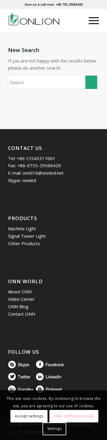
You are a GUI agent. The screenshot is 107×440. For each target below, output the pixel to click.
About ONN (20, 292)
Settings (54, 428)
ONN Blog (18, 306)
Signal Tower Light (27, 236)
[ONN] (44, 20)
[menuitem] (77, 20)
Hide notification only (74, 416)
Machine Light (22, 228)
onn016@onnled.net (43, 173)
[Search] (77, 20)
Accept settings (29, 416)
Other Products (24, 243)
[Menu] (91, 20)
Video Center (21, 299)
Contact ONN (21, 314)
